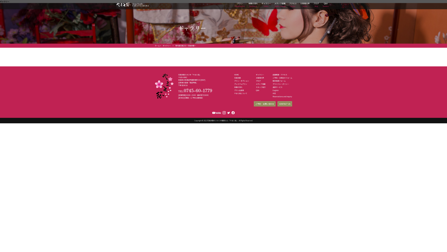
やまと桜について (240, 93)
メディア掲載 (280, 4)
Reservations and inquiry (282, 96)
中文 (274, 93)
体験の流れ (253, 4)
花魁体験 (237, 78)
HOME (236, 75)
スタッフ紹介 (261, 87)
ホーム (157, 45)
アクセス (293, 4)
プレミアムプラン (240, 84)
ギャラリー (266, 4)
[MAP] (203, 80)
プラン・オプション (241, 81)
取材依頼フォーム (279, 81)
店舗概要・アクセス (280, 75)
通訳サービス (277, 87)
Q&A (326, 4)
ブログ (316, 4)
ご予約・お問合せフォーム (282, 78)
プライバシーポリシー (281, 84)
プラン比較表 (239, 90)
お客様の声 (305, 4)
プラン (240, 4)
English (276, 90)
